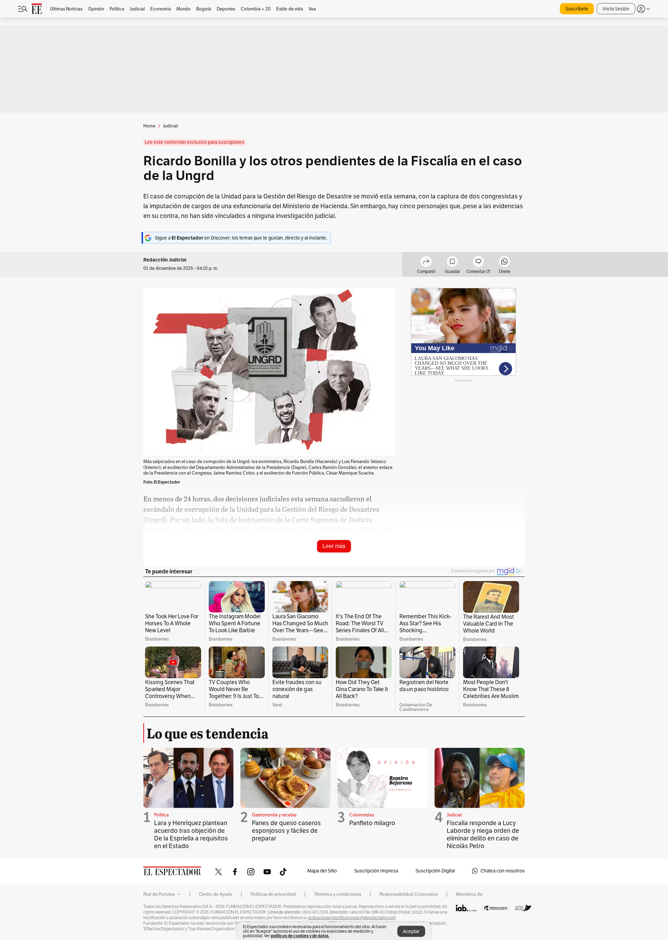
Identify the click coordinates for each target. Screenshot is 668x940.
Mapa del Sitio (322, 871)
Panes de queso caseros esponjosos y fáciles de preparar (286, 830)
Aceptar (411, 931)
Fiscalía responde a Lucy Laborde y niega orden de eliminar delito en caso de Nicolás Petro (483, 834)
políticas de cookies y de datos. (300, 935)
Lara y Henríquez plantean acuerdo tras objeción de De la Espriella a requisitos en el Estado (191, 834)
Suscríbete (576, 9)
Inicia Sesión (616, 9)
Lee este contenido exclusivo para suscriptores (194, 142)
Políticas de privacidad (273, 894)
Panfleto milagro (372, 823)
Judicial (454, 815)
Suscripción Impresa (376, 871)
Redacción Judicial (164, 260)
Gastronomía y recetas (274, 815)
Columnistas (361, 815)
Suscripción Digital (435, 871)
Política (161, 815)
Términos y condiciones (337, 894)
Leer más (334, 546)
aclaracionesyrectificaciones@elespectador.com (352, 917)
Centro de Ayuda (215, 894)
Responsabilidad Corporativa (409, 894)
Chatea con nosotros (502, 871)
